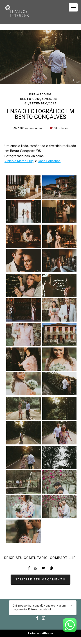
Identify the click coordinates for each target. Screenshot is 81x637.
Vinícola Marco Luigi (19, 161)
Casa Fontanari (49, 161)
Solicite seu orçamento (40, 579)
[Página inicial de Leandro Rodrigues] (17, 12)
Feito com (40, 633)
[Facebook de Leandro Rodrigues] (37, 618)
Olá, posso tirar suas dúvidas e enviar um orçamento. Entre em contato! (39, 607)
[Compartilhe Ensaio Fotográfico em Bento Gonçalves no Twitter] (43, 568)
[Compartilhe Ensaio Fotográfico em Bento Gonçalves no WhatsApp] (35, 568)
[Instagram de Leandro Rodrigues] (43, 618)
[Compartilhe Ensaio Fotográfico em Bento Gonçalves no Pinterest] (51, 568)
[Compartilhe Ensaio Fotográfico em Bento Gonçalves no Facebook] (29, 568)
